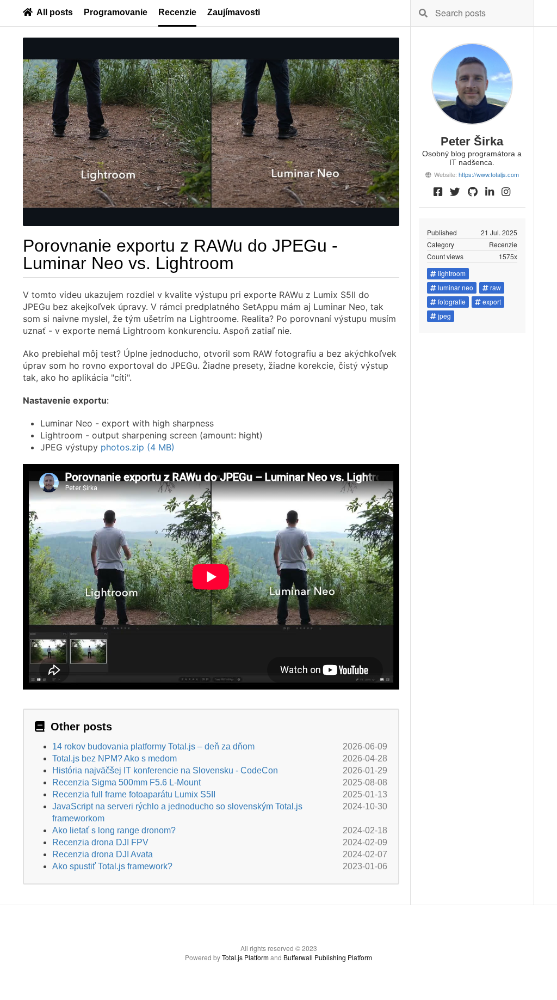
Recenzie (177, 12)
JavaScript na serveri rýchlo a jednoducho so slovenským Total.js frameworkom (177, 812)
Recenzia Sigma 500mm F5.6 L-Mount (126, 782)
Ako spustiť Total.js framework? (112, 866)
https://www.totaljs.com (489, 174)
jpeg (444, 315)
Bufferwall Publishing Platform (327, 957)
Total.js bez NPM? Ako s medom (114, 758)
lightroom (452, 273)
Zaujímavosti (233, 12)
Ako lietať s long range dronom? (114, 830)
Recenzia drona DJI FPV (100, 842)
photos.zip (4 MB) (138, 447)
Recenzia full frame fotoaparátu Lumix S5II (133, 794)
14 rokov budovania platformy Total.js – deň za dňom (153, 746)
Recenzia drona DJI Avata (102, 854)
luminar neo (455, 287)
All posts (54, 12)
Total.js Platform (245, 957)
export (491, 301)
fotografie (452, 301)
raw (495, 287)
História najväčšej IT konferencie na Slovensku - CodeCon (165, 770)
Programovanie (115, 12)
